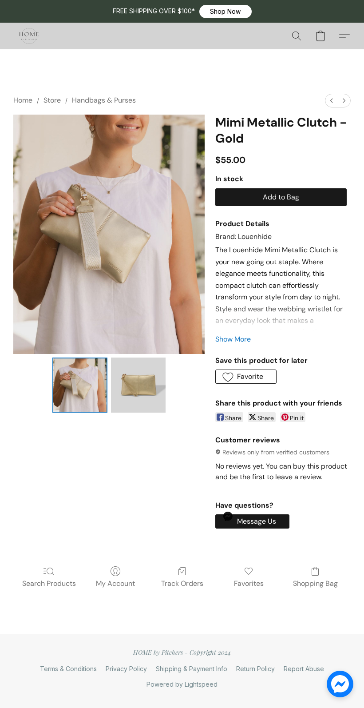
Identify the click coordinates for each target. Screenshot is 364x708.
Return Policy (255, 668)
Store (52, 100)
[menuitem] (331, 100)
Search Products (49, 583)
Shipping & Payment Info (191, 668)
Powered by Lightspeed (182, 684)
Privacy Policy (126, 668)
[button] (225, 11)
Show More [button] (233, 339)
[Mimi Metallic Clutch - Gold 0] (79, 385)
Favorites (249, 583)
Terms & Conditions (68, 668)
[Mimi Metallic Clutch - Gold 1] (138, 385)
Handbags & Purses (104, 100)
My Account (115, 583)
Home (22, 100)
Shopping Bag (315, 583)
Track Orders (182, 583)
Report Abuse (304, 668)
